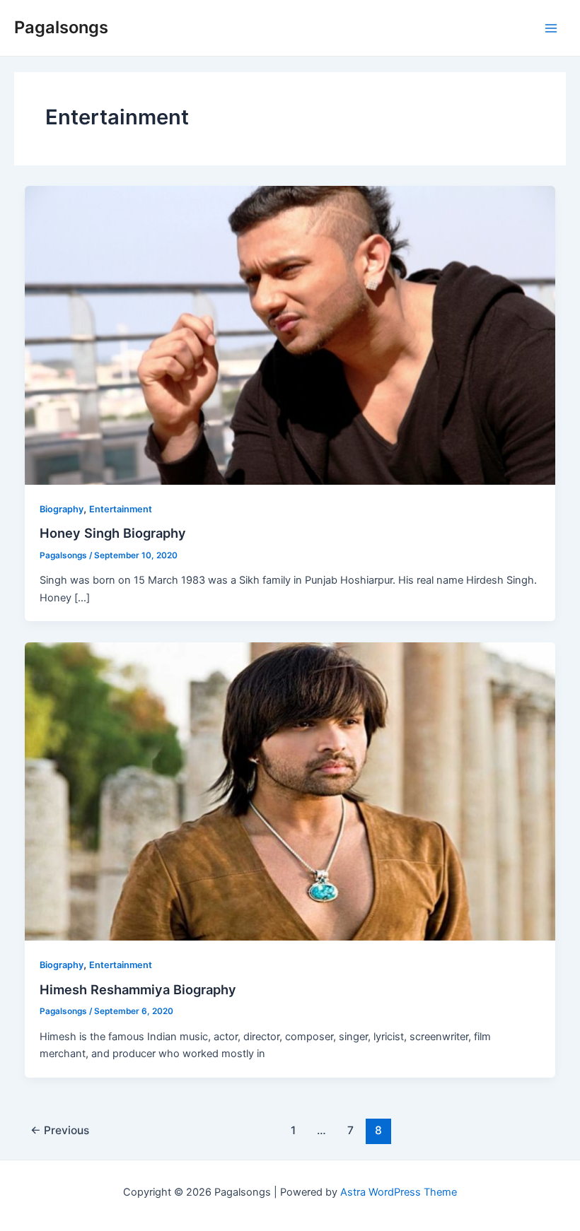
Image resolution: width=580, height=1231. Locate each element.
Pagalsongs (61, 27)
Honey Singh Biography (113, 533)
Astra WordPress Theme (398, 1192)
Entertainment (120, 509)
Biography (61, 509)
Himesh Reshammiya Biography (138, 989)
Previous (59, 1130)
